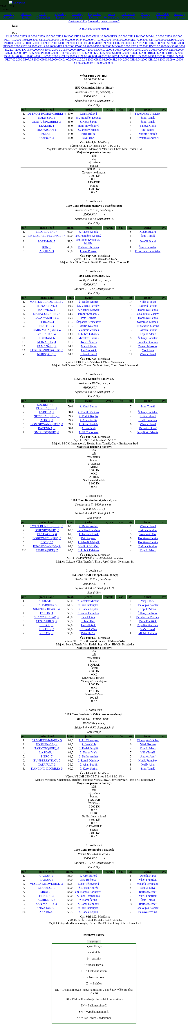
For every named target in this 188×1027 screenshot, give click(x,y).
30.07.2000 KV (126, 46)
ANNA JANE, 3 (46, 907)
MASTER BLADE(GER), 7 (47, 301)
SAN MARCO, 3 (46, 903)
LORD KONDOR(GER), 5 (46, 350)
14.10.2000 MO (141, 36)
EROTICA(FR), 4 (46, 231)
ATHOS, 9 (46, 420)
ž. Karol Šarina (88, 121)
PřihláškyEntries (26, 16)
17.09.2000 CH (144, 39)
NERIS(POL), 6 (46, 354)
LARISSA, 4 (46, 412)
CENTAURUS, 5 (46, 621)
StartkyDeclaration (43, 16)
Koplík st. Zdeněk (147, 432)
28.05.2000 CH (36, 56)
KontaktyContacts (179, 16)
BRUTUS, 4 (46, 325)
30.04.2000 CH (89, 59)
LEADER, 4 (46, 125)
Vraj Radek (147, 129)
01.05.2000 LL (71, 59)
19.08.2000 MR (51, 46)
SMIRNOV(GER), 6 (46, 432)
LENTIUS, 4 (46, 629)
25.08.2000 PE (15, 46)
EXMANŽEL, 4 (46, 346)
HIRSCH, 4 (46, 625)
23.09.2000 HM (107, 39)
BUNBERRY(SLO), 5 (46, 760)
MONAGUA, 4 (46, 342)
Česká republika (77, 21)
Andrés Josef (147, 756)
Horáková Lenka (148, 309)
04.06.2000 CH (161, 52)
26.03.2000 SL (105, 62)
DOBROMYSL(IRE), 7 (46, 538)
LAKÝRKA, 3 (46, 912)
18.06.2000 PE (36, 52)
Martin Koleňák (88, 325)
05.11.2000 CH (33, 36)
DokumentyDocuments (128, 16)
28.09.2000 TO (70, 39)
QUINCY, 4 (46, 137)
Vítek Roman (148, 744)
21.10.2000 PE (105, 36)
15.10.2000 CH (123, 36)
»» (21, 25)
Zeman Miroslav (147, 346)
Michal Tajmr (89, 346)
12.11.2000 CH (15, 36)
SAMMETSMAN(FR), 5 (47, 740)
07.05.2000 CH (35, 59)
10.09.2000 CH (35, 43)
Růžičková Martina (148, 325)
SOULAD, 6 (46, 601)
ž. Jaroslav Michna (88, 129)
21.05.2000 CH (71, 56)
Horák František (147, 420)
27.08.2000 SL (162, 43)
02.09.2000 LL (126, 43)
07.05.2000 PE (17, 59)
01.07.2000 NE (161, 49)
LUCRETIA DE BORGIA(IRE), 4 (46, 406)
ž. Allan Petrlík (88, 420)
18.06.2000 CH (54, 52)
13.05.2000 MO (143, 56)
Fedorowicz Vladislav (147, 113)
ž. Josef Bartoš (88, 354)
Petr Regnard (88, 317)
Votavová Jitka (147, 534)
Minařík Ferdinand (147, 883)
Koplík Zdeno (148, 334)
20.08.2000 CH (33, 46)
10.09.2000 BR (17, 43)
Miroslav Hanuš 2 (88, 338)
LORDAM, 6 (47, 338)
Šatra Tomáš (148, 117)
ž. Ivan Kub (88, 428)
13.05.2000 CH (162, 56)
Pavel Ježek (88, 137)
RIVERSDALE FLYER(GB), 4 (46, 235)
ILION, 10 (47, 542)
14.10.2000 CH (160, 36)
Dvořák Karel (148, 241)
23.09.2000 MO (125, 39)
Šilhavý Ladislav (148, 338)
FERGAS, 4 (46, 321)
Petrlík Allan (148, 764)
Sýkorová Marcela (147, 321)
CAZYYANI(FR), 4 (47, 317)
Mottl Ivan (148, 350)
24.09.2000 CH (88, 39)
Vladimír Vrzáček (88, 330)
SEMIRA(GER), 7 (47, 550)
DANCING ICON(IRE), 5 (47, 768)
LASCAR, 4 (46, 752)
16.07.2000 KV (35, 49)
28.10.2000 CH (69, 36)
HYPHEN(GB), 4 (46, 744)
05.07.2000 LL (143, 49)
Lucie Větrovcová (88, 883)
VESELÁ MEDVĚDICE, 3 (46, 883)
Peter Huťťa (88, 133)
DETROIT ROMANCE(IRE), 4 (47, 113)
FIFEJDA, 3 (46, 895)
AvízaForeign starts (111, 16)
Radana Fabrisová (88, 247)
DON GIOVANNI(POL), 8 (46, 424)
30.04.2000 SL (107, 59)
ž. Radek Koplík (88, 231)
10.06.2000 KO (125, 52)
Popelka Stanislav (148, 342)
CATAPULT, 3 (47, 764)
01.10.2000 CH (34, 39)
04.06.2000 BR (143, 52)
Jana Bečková (88, 879)
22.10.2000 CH (87, 36)
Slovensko (94, 21)
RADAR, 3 (46, 879)
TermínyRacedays (9, 16)
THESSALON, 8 (46, 305)
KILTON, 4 (46, 633)
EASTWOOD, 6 (47, 534)
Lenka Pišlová (88, 113)
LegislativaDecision (94, 16)
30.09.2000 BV (52, 39)
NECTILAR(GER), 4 (46, 416)
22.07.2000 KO (17, 49)
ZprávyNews (145, 16)
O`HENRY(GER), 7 (47, 530)
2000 (94, 28)
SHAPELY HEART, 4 (46, 609)
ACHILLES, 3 (46, 899)
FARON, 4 (46, 613)
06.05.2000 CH (53, 59)
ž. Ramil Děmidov (88, 412)
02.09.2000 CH (144, 43)
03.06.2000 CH (17, 56)
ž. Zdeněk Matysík (89, 309)
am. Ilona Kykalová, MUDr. (88, 241)
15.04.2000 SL (161, 59)
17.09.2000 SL (162, 39)
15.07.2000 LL (53, 49)
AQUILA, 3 (46, 251)
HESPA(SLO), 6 (47, 129)
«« (8, 25)
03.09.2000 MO (89, 43)
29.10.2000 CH (51, 36)
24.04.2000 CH (125, 59)
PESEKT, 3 (46, 133)
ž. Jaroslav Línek (89, 534)
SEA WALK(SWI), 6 (46, 617)
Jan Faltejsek (88, 625)
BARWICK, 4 (46, 309)
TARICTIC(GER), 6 (47, 748)
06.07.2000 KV (125, 49)
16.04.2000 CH (143, 59)
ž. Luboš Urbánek (88, 334)
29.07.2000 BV (144, 46)
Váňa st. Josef (148, 301)
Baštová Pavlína (147, 305)
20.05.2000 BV (107, 56)
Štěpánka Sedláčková (88, 321)
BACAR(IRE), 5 (47, 605)
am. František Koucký (88, 117)
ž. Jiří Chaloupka (88, 432)
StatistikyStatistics (77, 16)
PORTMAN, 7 (46, 241)
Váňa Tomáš (147, 629)
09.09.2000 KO (53, 43)
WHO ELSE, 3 (46, 887)
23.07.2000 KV (162, 46)
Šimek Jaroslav (147, 247)
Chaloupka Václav (148, 313)
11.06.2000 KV (89, 52)
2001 (88, 28)
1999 (100, 28)
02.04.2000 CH (87, 62)
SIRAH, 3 (46, 891)
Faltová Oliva (148, 125)
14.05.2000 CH (125, 56)
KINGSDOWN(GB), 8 (47, 546)
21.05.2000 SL (89, 56)
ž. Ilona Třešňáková (88, 895)
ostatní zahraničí (110, 21)
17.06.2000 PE (71, 52)
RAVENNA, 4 (46, 428)
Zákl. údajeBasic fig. (162, 16)
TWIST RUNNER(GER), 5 (46, 526)
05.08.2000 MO (107, 46)
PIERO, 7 (47, 756)
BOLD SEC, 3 (46, 117)
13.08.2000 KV (70, 46)
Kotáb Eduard (148, 231)
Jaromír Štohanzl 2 (89, 313)
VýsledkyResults (60, 16)
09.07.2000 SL (107, 49)
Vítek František (148, 621)
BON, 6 (46, 247)
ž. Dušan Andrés (88, 301)
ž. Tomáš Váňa (88, 629)
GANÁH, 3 (46, 875)
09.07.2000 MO (89, 49)
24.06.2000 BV (18, 52)
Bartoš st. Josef (148, 428)
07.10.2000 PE (16, 39)
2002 (82, 28)
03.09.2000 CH (108, 43)
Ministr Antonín (148, 133)
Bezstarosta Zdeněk (147, 137)
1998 (106, 28)
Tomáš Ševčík (89, 342)
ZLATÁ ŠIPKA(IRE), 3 (46, 121)
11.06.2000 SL (107, 52)
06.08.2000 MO (88, 46)
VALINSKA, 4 (47, 334)
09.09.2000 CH (71, 43)
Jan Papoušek (89, 350)
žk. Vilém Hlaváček (88, 305)
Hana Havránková (88, 125)
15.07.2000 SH (71, 49)
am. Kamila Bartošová (88, 891)
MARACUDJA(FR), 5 (46, 313)
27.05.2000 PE (53, 56)
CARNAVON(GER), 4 (47, 330)
